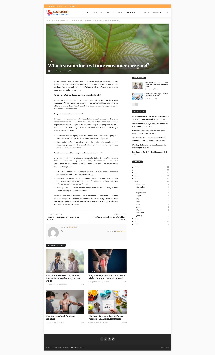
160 (125, 323)
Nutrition (130, 13)
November (140, 187)
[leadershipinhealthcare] (58, 12)
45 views (106, 282)
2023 (136, 175)
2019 (136, 221)
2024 (136, 173)
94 (83, 323)
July (137, 198)
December (140, 184)
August (139, 195)
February (140, 213)
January (139, 215)
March (138, 210)
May (138, 204)
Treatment (157, 13)
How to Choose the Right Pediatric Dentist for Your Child (156, 95)
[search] (167, 12)
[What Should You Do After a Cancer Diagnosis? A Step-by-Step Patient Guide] (65, 261)
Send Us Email (70, 6)
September (141, 193)
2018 (136, 224)
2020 (136, 218)
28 (83, 285)
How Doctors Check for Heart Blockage (147, 152)
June (138, 201)
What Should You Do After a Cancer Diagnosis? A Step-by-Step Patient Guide (63, 278)
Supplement (144, 13)
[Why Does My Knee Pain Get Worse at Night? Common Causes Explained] (107, 261)
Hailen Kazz (55, 71)
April (138, 207)
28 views (64, 284)
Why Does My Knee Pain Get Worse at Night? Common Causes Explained (107, 276)
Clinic (87, 13)
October (139, 190)
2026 (136, 167)
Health (120, 13)
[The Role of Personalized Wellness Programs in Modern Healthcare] (107, 302)
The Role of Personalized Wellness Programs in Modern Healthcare (105, 317)
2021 (137, 181)
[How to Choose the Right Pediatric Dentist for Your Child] (137, 96)
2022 (136, 178)
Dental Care (98, 13)
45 (126, 282)
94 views (61, 322)
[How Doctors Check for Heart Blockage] (65, 302)
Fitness (110, 13)
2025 (136, 170)
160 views (105, 322)
